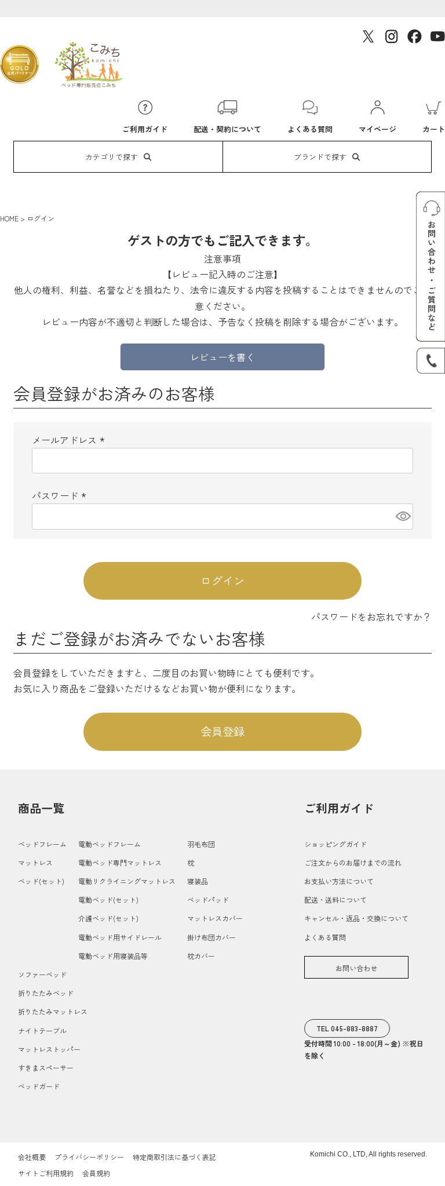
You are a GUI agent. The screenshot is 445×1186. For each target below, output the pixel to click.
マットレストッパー (49, 1049)
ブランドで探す (320, 156)
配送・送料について (335, 899)
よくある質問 (325, 937)
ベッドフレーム (42, 844)
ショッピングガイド (335, 844)
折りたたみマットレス (52, 1011)
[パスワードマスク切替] (402, 516)
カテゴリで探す (111, 156)
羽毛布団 (201, 844)
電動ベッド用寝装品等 (113, 956)
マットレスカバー (215, 918)
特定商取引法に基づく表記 (174, 1157)
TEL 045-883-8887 (347, 1028)
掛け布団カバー (211, 937)
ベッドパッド (208, 899)
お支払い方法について (339, 881)
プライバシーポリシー (89, 1157)
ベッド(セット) (41, 881)
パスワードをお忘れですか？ (371, 616)
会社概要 (32, 1157)
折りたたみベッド (46, 993)
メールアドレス (70, 440)
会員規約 (96, 1173)
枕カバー (201, 956)
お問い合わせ (356, 968)
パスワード (61, 495)
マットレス (35, 862)
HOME (9, 218)
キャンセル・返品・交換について (356, 918)
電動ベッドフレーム (109, 844)
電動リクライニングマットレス (127, 881)
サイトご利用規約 (46, 1173)
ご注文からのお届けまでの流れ (353, 862)
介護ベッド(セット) (108, 918)
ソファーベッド (42, 974)
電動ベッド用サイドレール (120, 937)
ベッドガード (39, 1086)
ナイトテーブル (42, 1030)
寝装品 (197, 881)
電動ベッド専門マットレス (120, 862)
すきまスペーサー (46, 1067)
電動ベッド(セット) (108, 899)
